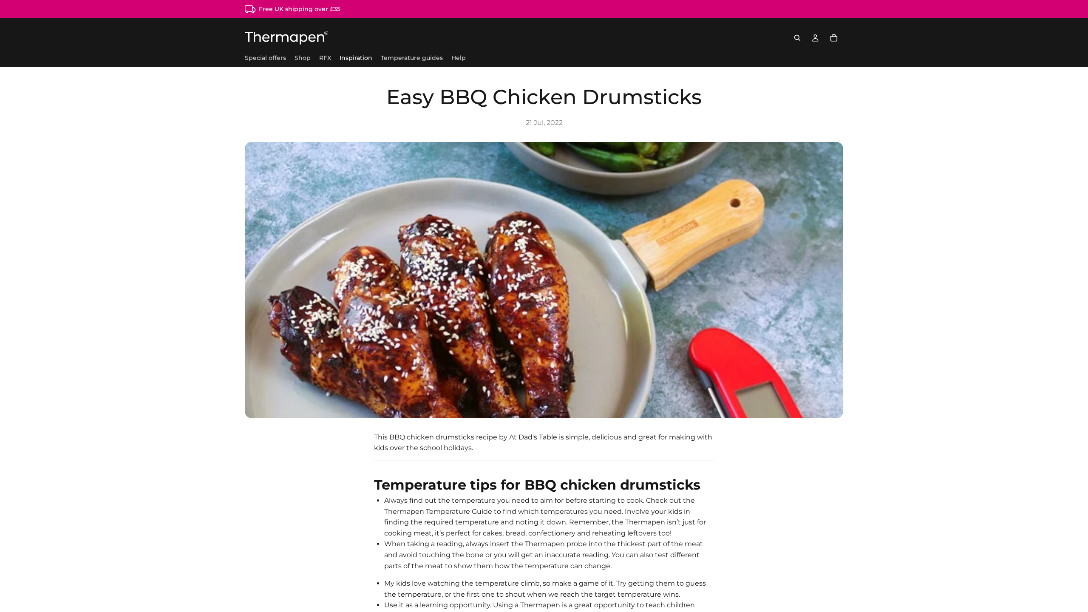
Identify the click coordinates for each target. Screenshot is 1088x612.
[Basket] (833, 37)
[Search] (797, 37)
